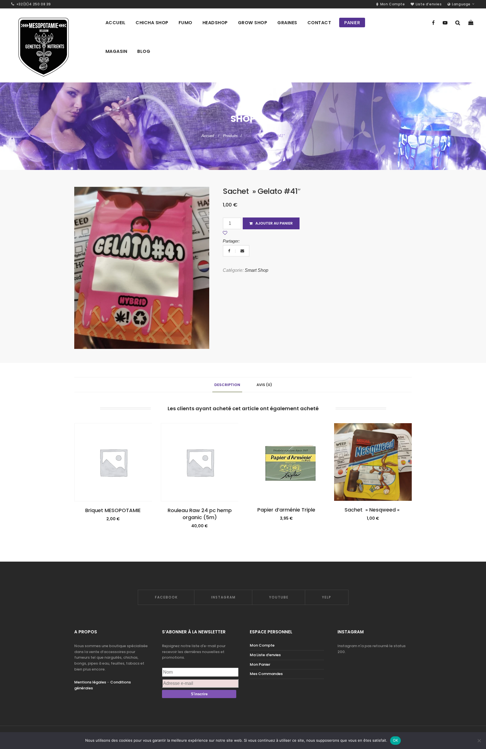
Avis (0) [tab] (264, 384)
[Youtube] (445, 23)
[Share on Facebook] (229, 251)
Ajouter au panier (274, 223)
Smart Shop (256, 270)
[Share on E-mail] (242, 251)
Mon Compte (262, 645)
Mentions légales (90, 682)
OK (395, 740)
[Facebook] (433, 23)
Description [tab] (227, 384)
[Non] (479, 740)
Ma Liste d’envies (265, 655)
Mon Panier (260, 664)
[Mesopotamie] (43, 45)
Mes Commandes (266, 673)
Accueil (208, 135)
